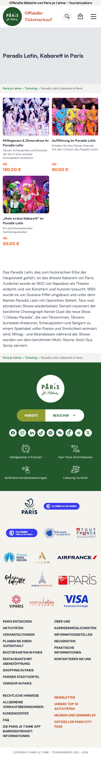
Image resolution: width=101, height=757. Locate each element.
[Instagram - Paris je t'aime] (22, 433)
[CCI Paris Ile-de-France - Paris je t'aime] (61, 506)
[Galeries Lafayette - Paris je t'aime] (15, 579)
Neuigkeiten (64, 641)
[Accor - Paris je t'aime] (42, 557)
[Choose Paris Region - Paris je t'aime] (15, 557)
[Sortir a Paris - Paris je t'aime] (42, 601)
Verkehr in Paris (17, 683)
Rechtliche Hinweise (21, 695)
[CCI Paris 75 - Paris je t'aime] (21, 533)
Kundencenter (16, 713)
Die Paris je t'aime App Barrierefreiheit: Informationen (22, 731)
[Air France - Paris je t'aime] (77, 557)
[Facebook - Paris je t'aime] (13, 433)
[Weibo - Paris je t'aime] (78, 433)
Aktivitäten (13, 628)
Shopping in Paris (18, 670)
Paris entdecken (17, 621)
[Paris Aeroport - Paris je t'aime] (42, 579)
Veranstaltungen (19, 634)
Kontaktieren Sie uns (72, 659)
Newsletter (64, 697)
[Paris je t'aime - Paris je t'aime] (50, 389)
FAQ (6, 720)
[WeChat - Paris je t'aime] (60, 433)
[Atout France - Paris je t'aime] (86, 533)
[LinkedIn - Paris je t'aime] (31, 433)
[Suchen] (67, 16)
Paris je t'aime (12, 88)
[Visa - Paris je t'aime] (76, 601)
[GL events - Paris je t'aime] (77, 579)
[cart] (80, 16)
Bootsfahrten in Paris (22, 652)
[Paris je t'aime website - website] (12, 16)
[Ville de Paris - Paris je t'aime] (29, 506)
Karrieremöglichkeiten (75, 628)
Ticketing (31, 88)
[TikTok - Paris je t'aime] (41, 433)
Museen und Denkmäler (75, 715)
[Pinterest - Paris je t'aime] (50, 433)
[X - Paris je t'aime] (88, 433)
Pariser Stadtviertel (21, 677)
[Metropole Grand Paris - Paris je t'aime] (57, 533)
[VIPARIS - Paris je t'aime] (16, 601)
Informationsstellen (73, 634)
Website (31, 415)
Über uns (62, 621)
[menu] (93, 16)
